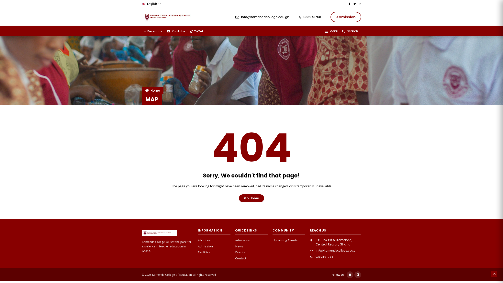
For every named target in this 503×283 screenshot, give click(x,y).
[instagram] (360, 4)
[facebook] (349, 4)
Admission (205, 246)
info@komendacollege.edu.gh (336, 250)
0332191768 (324, 256)
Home (155, 90)
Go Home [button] (251, 198)
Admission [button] (346, 17)
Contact (240, 258)
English (152, 4)
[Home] (171, 17)
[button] (331, 31)
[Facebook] (350, 274)
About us (204, 240)
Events (240, 252)
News (239, 246)
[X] (354, 4)
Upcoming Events (285, 240)
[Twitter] (357, 274)
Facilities (204, 252)
